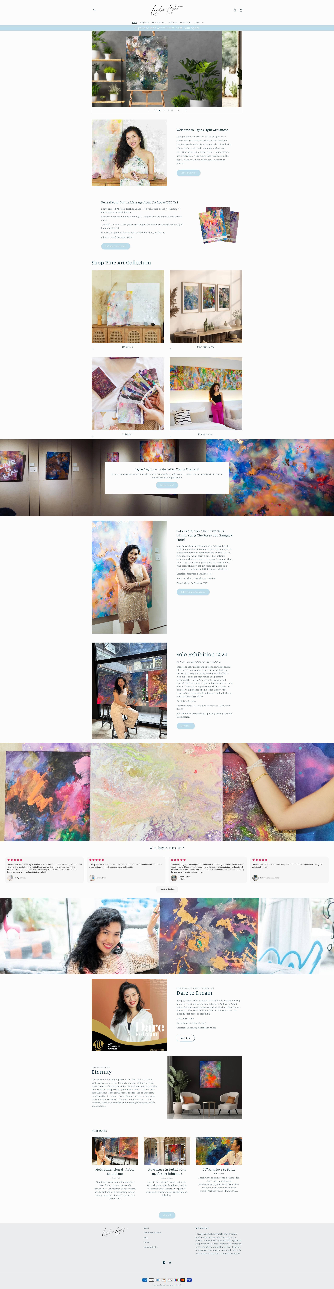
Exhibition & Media (152, 1233)
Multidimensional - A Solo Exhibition (115, 1171)
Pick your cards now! (115, 246)
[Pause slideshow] (185, 110)
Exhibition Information (193, 592)
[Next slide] (178, 110)
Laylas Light (162, 1285)
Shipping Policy (151, 1247)
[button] (95, 10)
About (146, 1228)
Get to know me (188, 173)
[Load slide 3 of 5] (164, 110)
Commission (205, 433)
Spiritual (127, 433)
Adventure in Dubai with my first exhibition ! (167, 1171)
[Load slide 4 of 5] (168, 110)
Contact (147, 1242)
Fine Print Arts (205, 346)
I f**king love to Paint (219, 1169)
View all (167, 1215)
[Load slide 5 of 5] (172, 110)
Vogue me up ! (167, 485)
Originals (127, 346)
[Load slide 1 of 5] (155, 110)
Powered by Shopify (174, 1285)
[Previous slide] (149, 110)
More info (186, 726)
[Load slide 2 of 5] (160, 110)
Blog (146, 1237)
